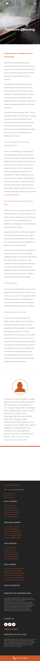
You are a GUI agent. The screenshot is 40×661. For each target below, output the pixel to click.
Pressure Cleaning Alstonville (12, 533)
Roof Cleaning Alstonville (11, 514)
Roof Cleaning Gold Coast (11, 516)
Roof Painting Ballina (10, 547)
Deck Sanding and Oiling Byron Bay (14, 573)
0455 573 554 (12, 296)
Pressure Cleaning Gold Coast (12, 537)
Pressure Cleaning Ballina (11, 526)
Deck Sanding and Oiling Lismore (13, 575)
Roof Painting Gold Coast (11, 558)
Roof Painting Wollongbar (11, 556)
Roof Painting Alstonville (11, 554)
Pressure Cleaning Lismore (11, 529)
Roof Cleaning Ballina (10, 505)
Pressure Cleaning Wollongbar (12, 535)
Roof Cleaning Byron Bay (11, 510)
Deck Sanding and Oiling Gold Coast (14, 579)
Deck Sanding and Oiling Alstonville (14, 568)
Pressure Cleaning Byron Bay (12, 531)
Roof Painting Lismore (10, 550)
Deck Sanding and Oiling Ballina (13, 571)
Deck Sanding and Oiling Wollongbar (14, 577)
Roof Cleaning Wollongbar (11, 512)
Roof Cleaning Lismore (10, 508)
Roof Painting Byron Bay (11, 552)
